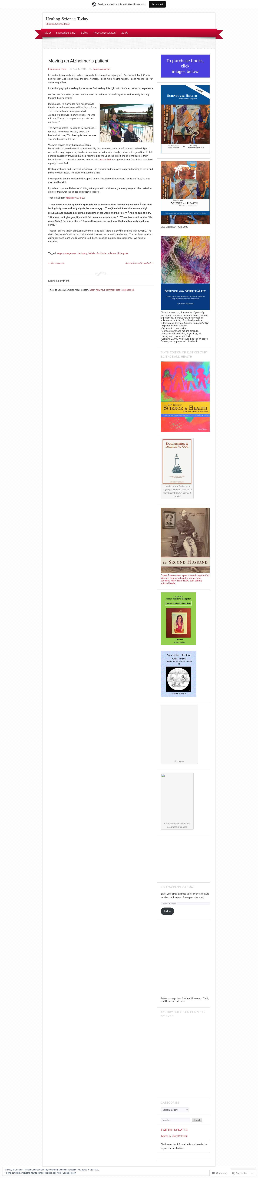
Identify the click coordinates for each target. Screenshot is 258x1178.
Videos (84, 32)
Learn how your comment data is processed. (112, 290)
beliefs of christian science (102, 253)
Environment (54, 69)
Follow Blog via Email (178, 887)
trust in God (105, 159)
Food (63, 69)
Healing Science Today (67, 19)
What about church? (105, 32)
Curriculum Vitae (65, 32)
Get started (157, 4)
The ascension (56, 263)
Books (124, 32)
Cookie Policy (69, 1173)
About (47, 32)
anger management (67, 253)
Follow (167, 911)
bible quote (122, 253)
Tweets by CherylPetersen (174, 1136)
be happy (82, 253)
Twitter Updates (174, 1129)
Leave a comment (101, 69)
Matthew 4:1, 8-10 (74, 197)
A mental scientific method (139, 263)
